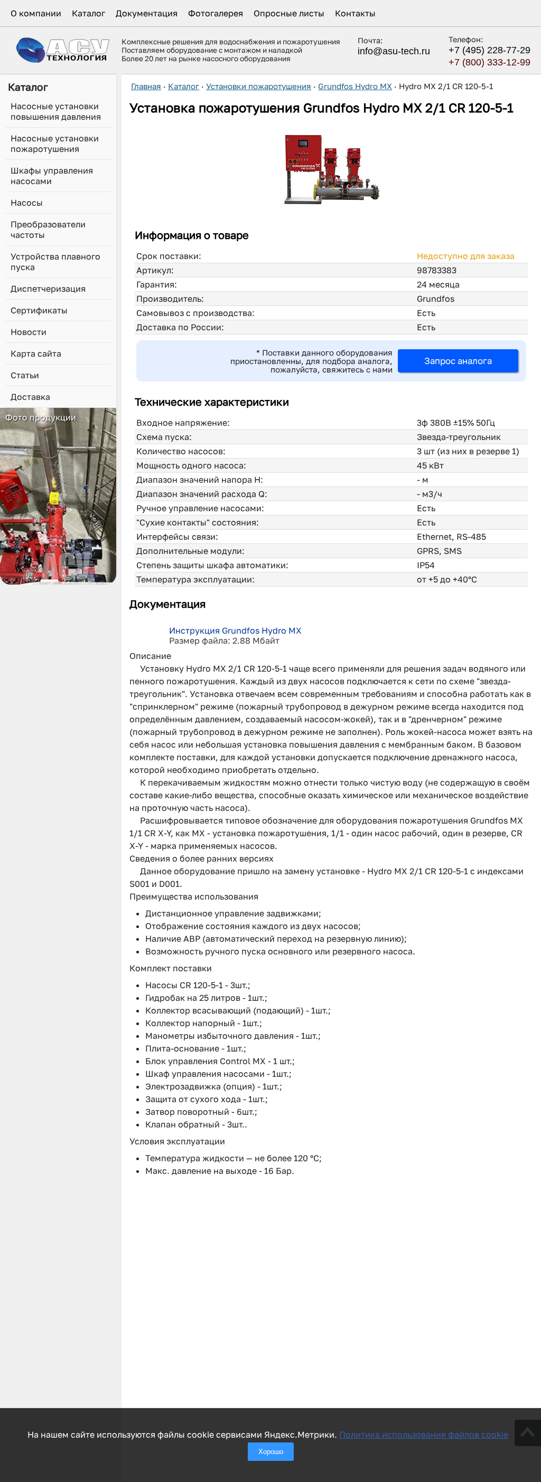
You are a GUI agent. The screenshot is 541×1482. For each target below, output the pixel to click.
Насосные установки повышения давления (56, 111)
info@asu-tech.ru (394, 51)
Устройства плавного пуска (55, 261)
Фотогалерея (215, 13)
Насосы (27, 202)
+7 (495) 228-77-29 (489, 50)
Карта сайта (36, 353)
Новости (28, 332)
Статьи (25, 375)
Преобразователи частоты (48, 229)
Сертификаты (39, 310)
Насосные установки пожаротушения (55, 143)
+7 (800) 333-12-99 (489, 62)
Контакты (355, 13)
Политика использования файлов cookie (423, 1434)
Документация (147, 13)
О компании (36, 13)
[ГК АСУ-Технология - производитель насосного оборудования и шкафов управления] (63, 49)
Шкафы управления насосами (52, 175)
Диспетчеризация (48, 288)
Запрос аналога (458, 361)
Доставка (30, 396)
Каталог (88, 13)
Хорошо (270, 1452)
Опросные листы (289, 13)
